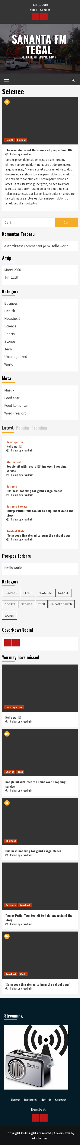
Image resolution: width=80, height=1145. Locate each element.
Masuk (9, 390)
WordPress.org (15, 413)
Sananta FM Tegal (39, 44)
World (8, 364)
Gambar (45, 10)
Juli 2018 (11, 277)
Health (9, 140)
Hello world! (60, 246)
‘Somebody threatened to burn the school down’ (38, 535)
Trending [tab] (39, 427)
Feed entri (12, 398)
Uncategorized (15, 356)
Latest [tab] (8, 427)
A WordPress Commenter (23, 246)
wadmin (27, 154)
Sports (9, 334)
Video (33, 10)
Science (21, 140)
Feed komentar (16, 405)
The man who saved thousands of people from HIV (38, 150)
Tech (8, 349)
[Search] (73, 80)
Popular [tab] (23, 427)
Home (15, 1099)
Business (11, 303)
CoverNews (62, 1133)
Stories (9, 341)
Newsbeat (12, 318)
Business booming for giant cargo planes (34, 490)
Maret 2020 (12, 269)
